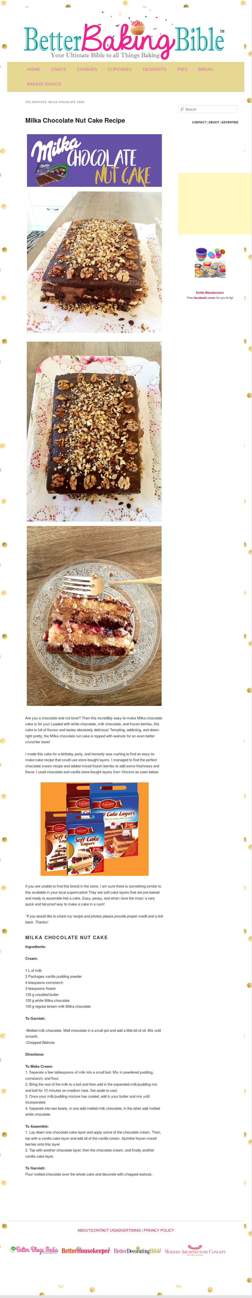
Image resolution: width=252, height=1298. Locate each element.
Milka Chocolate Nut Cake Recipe (75, 120)
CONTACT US (103, 1230)
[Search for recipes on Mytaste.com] (34, 1251)
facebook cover (205, 297)
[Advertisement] (214, 203)
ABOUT (84, 1230)
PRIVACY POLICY (159, 1230)
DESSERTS (155, 69)
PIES (182, 69)
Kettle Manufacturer (210, 292)
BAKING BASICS (44, 84)
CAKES (58, 69)
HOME (33, 69)
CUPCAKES (120, 69)
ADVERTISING (128, 1230)
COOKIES (87, 69)
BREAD (205, 69)
